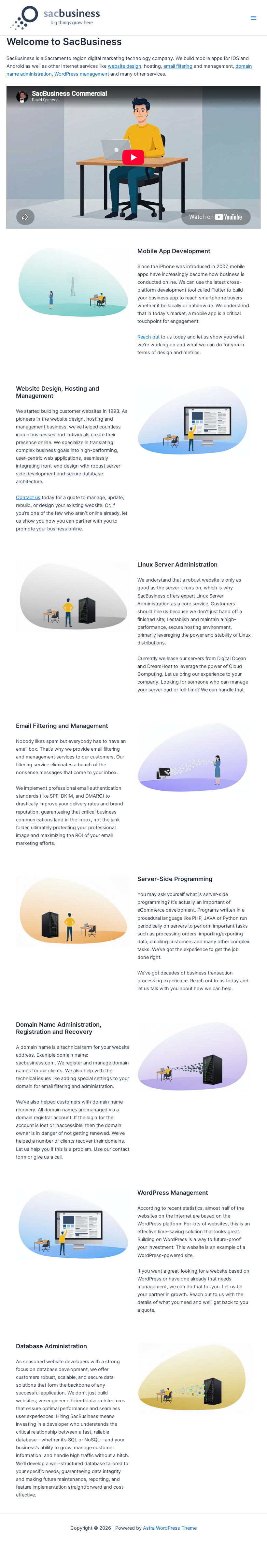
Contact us (28, 497)
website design (124, 66)
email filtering (177, 66)
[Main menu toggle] (253, 18)
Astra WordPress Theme (170, 1528)
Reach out (148, 337)
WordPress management (81, 74)
